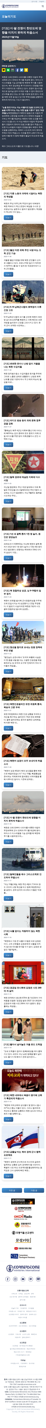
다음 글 (34, 1190)
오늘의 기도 (15, 1308)
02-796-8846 (29, 1382)
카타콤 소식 (12, 1311)
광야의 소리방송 (23, 1297)
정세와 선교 (32, 1314)
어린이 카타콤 (22, 1317)
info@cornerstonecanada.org (23, 1407)
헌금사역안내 (31, 1349)
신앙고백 (27, 1294)
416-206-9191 (28, 1404)
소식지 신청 (26, 1334)
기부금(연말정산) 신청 (23, 1355)
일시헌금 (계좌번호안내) (17, 1349)
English (41, 1)
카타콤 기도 (21, 1311)
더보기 (8, 217)
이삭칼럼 (31, 1308)
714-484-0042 (31, 1394)
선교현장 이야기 (14, 1314)
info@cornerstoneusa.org (29, 1397)
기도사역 (18, 1334)
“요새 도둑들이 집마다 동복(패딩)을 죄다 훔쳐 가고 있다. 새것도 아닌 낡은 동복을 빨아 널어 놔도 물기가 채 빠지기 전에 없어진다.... (23, 1054)
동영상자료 (22, 1366)
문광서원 (33, 1297)
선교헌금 (15, 1346)
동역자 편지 (24, 1314)
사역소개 (14, 1294)
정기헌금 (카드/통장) (26, 1346)
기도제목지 (23, 1363)
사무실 (20, 1294)
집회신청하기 (26, 1337)
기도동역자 (23, 1308)
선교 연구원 (13, 1297)
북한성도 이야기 (31, 1311)
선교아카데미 (13, 1326)
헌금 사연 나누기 (19, 1352)
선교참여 (11, 1334)
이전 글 (12, 1190)
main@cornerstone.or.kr (26, 1384)
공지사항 (34, 1)
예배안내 (34, 1334)
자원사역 (18, 1337)
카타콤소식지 (15, 1363)
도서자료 (31, 1363)
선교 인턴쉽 (32, 1326)
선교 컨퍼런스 (23, 1326)
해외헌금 (28, 1352)
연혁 (32, 1294)
